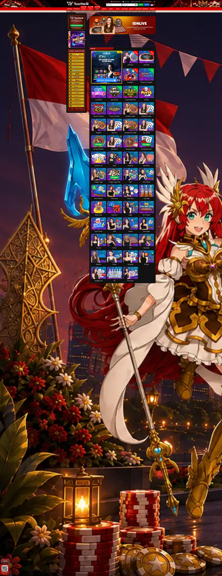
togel (118, 8)
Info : (69, 11)
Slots (90, 8)
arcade (104, 8)
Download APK (116, 1)
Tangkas (131, 8)
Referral (145, 8)
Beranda (69, 8)
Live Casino (125, 8)
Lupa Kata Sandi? (147, 1)
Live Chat (126, 1)
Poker (111, 8)
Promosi (152, 8)
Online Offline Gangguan (77, 108)
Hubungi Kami (137, 1)
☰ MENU (5, 561)
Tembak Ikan (138, 8)
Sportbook (77, 8)
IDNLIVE (97, 8)
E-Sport (83, 8)
